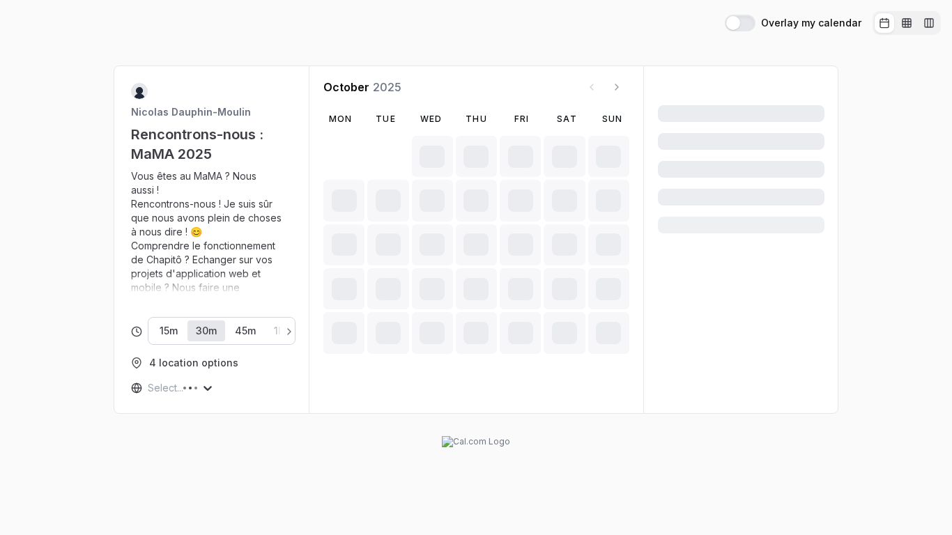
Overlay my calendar (811, 23)
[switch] (740, 23)
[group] (907, 23)
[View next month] (616, 87)
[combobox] (149, 388)
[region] (212, 232)
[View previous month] (591, 87)
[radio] (884, 23)
